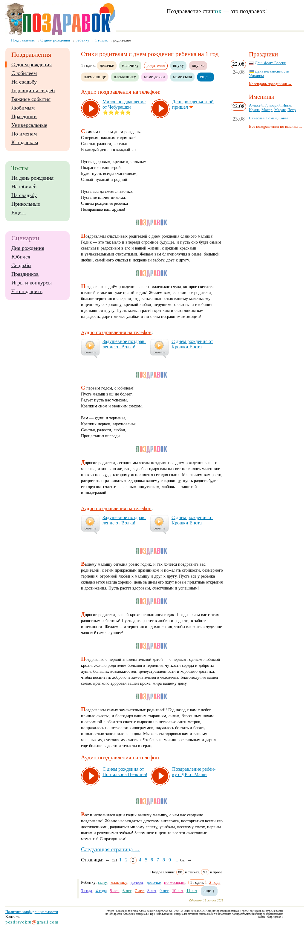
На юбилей (24, 187)
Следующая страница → (110, 849)
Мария (280, 110)
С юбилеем (24, 73)
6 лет (127, 890)
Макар (267, 110)
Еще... (18, 213)
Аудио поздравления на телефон (120, 92)
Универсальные (29, 125)
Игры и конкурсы (31, 283)
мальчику (130, 65)
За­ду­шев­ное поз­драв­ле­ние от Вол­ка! (124, 344)
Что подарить (26, 291)
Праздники (24, 116)
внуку (178, 65)
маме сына (182, 76)
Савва (283, 118)
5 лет (114, 890)
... (176, 859)
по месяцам (174, 882)
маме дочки (154, 76)
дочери (137, 882)
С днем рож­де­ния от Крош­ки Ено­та (192, 344)
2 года (214, 882)
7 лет (139, 890)
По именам (24, 134)
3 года (86, 890)
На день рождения (32, 178)
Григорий (272, 105)
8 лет (151, 890)
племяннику (125, 76)
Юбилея (20, 257)
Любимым (23, 108)
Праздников (25, 274)
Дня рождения (27, 248)
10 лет (177, 890)
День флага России (270, 63)
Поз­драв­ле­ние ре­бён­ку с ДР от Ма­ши (193, 772)
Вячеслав (256, 118)
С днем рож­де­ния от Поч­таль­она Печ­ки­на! (124, 772)
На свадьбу (24, 82)
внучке (198, 65)
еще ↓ (205, 76)
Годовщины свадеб (33, 90)
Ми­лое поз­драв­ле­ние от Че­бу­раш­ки (124, 104)
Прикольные (25, 204)
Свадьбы (21, 265)
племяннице (95, 76)
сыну (102, 882)
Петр (291, 110)
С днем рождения (31, 64)
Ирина (254, 110)
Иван (286, 105)
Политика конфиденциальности (31, 911)
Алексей (256, 105)
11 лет (191, 890)
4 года (101, 890)
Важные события (31, 99)
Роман (271, 118)
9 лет (164, 890)
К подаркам (24, 142)
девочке (107, 65)
